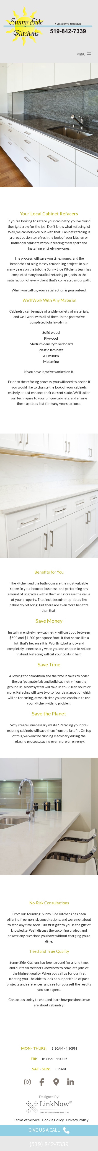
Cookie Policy (53, 1120)
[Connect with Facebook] (42, 1083)
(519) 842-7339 (49, 1144)
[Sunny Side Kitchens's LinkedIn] (70, 1083)
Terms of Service (27, 1120)
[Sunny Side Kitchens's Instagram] (27, 1083)
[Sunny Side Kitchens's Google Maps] (56, 1083)
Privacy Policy (77, 1120)
